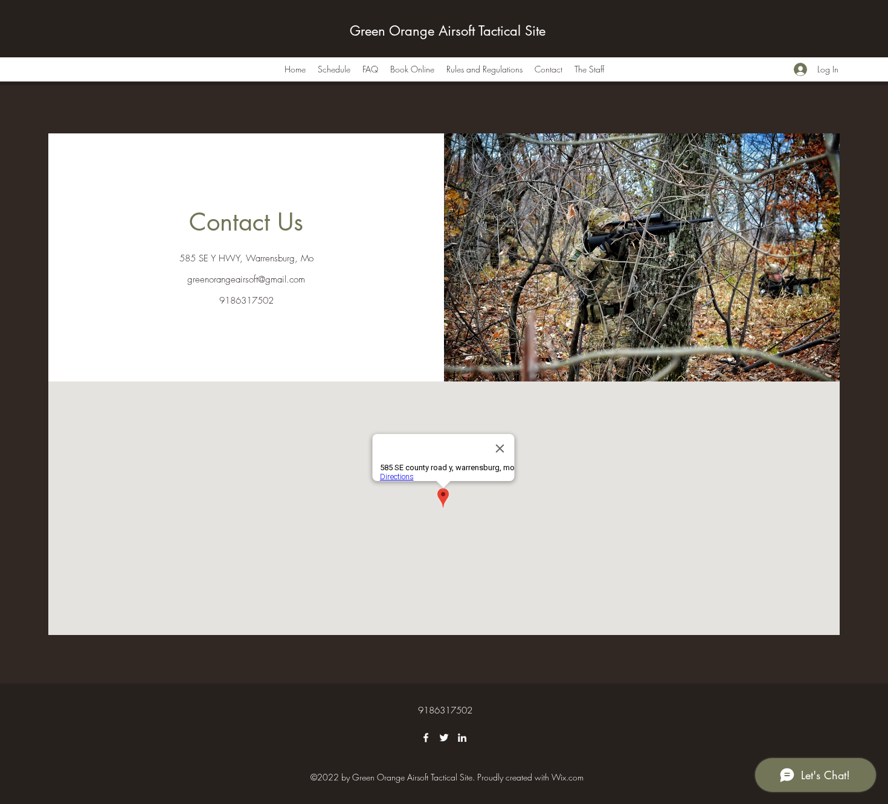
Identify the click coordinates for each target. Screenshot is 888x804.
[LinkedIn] (462, 738)
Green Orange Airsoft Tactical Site (447, 30)
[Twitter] (444, 738)
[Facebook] (426, 738)
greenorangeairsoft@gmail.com (246, 279)
